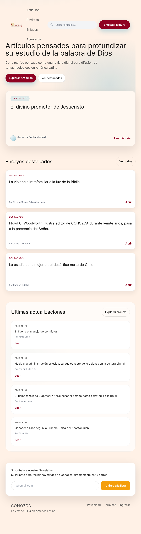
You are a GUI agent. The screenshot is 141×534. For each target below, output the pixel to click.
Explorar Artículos (21, 78)
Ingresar (125, 505)
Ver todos (125, 161)
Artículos (32, 10)
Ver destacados (51, 78)
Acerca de (33, 39)
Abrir (128, 202)
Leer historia (122, 138)
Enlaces (32, 29)
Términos (110, 505)
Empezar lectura (114, 24)
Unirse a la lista (115, 485)
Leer (17, 343)
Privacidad (94, 505)
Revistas (32, 20)
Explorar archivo (116, 312)
